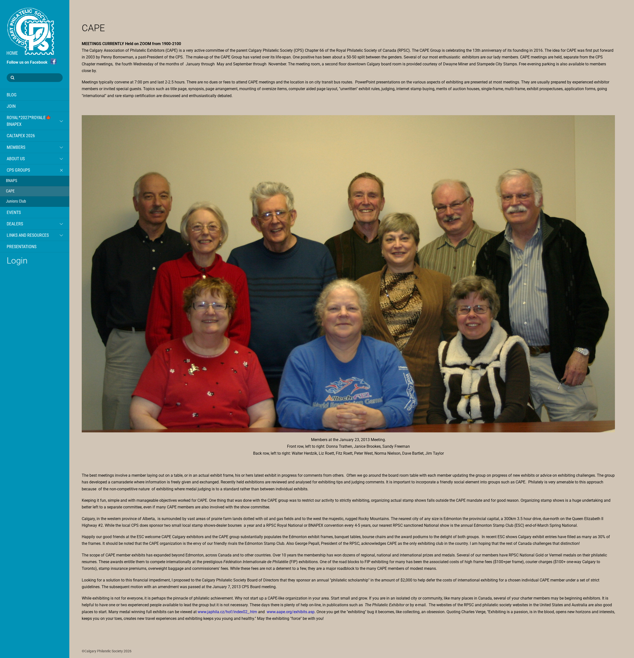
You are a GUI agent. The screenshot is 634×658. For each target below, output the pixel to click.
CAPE (10, 191)
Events (14, 212)
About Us (16, 158)
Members (16, 147)
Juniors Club (16, 201)
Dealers (15, 223)
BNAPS (11, 180)
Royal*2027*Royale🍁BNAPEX (29, 121)
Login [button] (17, 260)
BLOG (12, 94)
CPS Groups (18, 170)
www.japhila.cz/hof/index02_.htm (227, 611)
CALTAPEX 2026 (21, 135)
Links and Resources (28, 235)
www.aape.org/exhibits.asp (291, 611)
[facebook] (53, 61)
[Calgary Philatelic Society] (30, 51)
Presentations (21, 246)
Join (11, 106)
